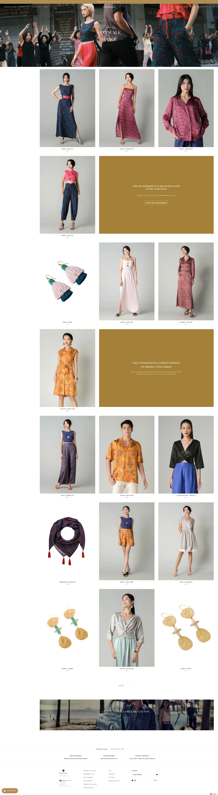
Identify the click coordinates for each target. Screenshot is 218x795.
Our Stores (88, 781)
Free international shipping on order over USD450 (109, 1)
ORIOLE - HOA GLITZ (67, 235)
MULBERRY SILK (23, 6)
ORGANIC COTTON (10, 6)
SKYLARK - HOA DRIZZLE (127, 668)
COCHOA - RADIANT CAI (127, 149)
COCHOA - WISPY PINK (126, 322)
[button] (214, 794)
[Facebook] (132, 780)
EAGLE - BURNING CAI (67, 495)
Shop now (126, 717)
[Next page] (132, 684)
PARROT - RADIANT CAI (186, 149)
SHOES (45, 6)
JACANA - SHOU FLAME (126, 495)
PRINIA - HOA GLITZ (67, 149)
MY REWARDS (202, 6)
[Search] (210, 7)
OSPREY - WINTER (186, 668)
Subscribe (157, 775)
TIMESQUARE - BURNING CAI (67, 582)
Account (112, 777)
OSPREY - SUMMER (67, 668)
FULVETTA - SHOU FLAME (67, 409)
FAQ (110, 770)
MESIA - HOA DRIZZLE (186, 582)
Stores (192, 6)
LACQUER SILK (36, 6)
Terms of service (90, 784)
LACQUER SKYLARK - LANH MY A (186, 495)
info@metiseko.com (62, 784)
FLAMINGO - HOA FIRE (186, 322)
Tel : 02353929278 (62, 782)
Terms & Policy (114, 781)
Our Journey (177, 6)
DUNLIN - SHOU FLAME (126, 582)
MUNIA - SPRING (67, 322)
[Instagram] (135, 780)
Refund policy (89, 787)
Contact (112, 774)
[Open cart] (213, 7)
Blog (186, 6)
